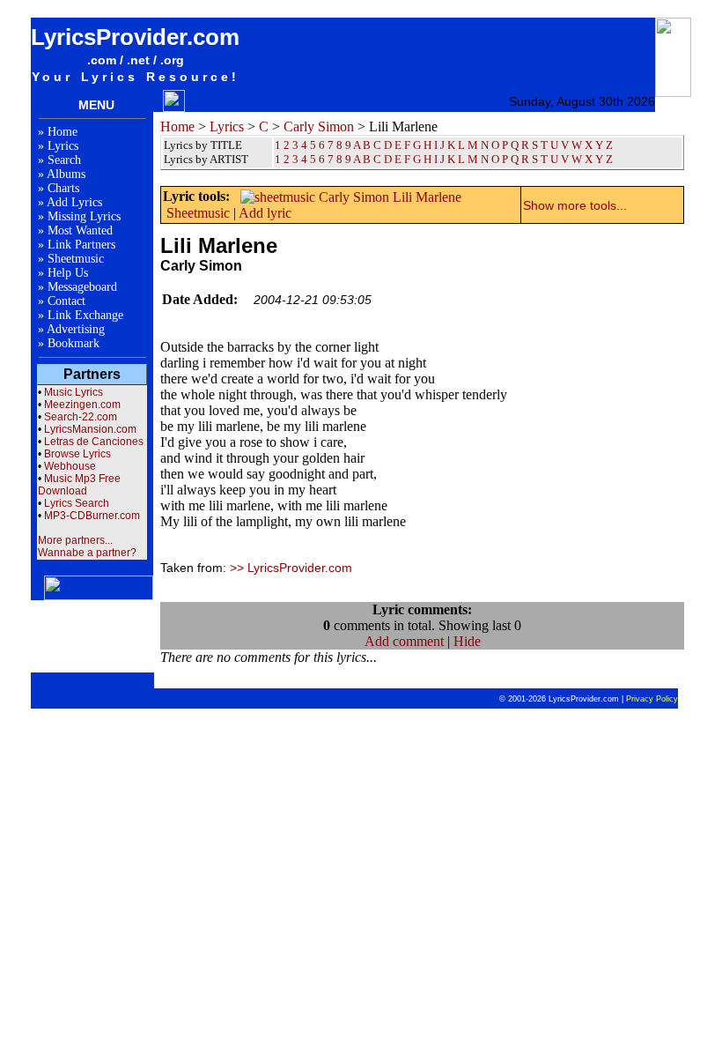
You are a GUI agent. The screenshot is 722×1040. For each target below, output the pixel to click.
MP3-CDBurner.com (92, 515)
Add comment (404, 641)
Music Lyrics (73, 392)
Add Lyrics (74, 202)
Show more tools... (575, 205)
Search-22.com (80, 417)
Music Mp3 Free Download (79, 484)
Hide (467, 641)
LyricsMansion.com (90, 429)
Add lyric (265, 212)
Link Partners (81, 244)
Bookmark (73, 343)
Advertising (76, 329)
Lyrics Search (76, 503)
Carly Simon (319, 126)
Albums (66, 174)
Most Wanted (80, 230)
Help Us (68, 272)
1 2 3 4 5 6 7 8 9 (313, 159)
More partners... (75, 540)
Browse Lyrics (77, 454)
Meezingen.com (82, 404)
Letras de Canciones (94, 441)
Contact (66, 301)
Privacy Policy (652, 699)
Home (62, 131)
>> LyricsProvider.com (291, 568)
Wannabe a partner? (87, 552)
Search (64, 160)
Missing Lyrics (84, 216)
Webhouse (70, 466)
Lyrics (63, 145)
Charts (63, 188)
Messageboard (82, 286)
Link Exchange (85, 315)
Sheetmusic (76, 258)
